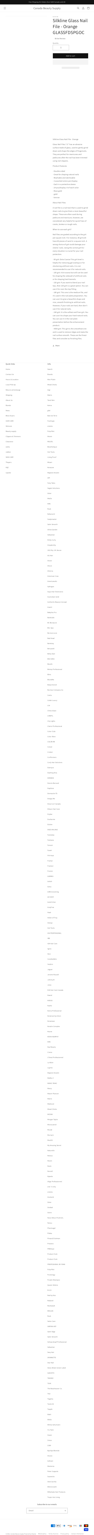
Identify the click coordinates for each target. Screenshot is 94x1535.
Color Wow (51, 736)
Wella (49, 1420)
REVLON (50, 1311)
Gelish (49, 881)
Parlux (49, 1223)
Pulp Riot (50, 431)
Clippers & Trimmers (13, 436)
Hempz (50, 923)
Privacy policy (65, 1534)
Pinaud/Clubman (53, 1238)
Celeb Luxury (52, 700)
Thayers (8, 462)
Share (57, 346)
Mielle (49, 498)
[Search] (78, 8)
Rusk (49, 509)
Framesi (50, 866)
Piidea (49, 1233)
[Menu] (4, 8)
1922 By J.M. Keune (54, 550)
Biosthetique (52, 447)
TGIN (49, 1383)
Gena (49, 887)
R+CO (49, 1290)
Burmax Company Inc (55, 690)
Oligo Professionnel (54, 1181)
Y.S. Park (50, 1430)
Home (8, 369)
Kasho (49, 1006)
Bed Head (51, 638)
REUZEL (50, 442)
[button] (70, 62)
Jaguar (50, 969)
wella (8, 447)
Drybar (50, 814)
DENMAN (50, 778)
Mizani (49, 462)
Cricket (50, 752)
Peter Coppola (52, 1471)
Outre (49, 1213)
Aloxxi (49, 561)
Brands (8, 405)
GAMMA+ (50, 876)
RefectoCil (51, 514)
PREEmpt (50, 1249)
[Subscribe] (65, 1510)
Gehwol (50, 1461)
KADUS (50, 1000)
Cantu (49, 695)
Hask (49, 912)
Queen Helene (52, 1285)
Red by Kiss (51, 1295)
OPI (48, 478)
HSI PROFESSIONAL (54, 933)
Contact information (77, 1534)
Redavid (50, 1301)
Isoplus (50, 964)
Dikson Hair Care (53, 809)
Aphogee (50, 586)
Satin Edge (51, 1332)
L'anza (49, 1052)
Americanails (52, 581)
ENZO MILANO (52, 830)
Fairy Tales (51, 483)
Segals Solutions (53, 488)
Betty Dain (51, 654)
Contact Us (10, 374)
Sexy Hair (50, 1352)
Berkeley (50, 643)
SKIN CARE (9, 457)
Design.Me (51, 799)
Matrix (49, 395)
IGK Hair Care (52, 944)
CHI (48, 705)
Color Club (51, 731)
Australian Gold (53, 597)
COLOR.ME (51, 742)
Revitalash (51, 1306)
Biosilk (49, 664)
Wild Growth (52, 1487)
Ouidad (50, 1207)
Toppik (50, 1409)
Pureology (51, 1275)
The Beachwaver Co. (54, 1389)
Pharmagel (51, 1228)
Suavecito (51, 1476)
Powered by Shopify (30, 1534)
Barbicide (50, 618)
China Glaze (51, 711)
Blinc (49, 674)
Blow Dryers (10, 416)
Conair (49, 747)
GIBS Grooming (53, 892)
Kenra (49, 405)
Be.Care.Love (52, 633)
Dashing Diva (52, 773)
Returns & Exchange (13, 390)
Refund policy (42, 1534)
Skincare (9, 426)
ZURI (49, 1445)
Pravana (50, 1244)
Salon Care (51, 1321)
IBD (48, 938)
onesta (50, 426)
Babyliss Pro (52, 612)
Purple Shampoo (53, 1280)
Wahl (49, 1414)
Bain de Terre (52, 416)
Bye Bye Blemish (53, 1451)
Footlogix (50, 421)
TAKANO (50, 1378)
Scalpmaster (52, 519)
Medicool (50, 1104)
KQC (7, 467)
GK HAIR (50, 897)
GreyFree (50, 907)
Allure (49, 566)
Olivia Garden (52, 530)
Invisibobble (52, 959)
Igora (49, 949)
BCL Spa (50, 628)
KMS (49, 504)
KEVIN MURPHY (52, 1037)
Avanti (49, 607)
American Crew (53, 576)
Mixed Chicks (52, 385)
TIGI (48, 1394)
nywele (8, 473)
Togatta (50, 1399)
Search (50, 369)
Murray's (50, 1135)
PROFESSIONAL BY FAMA (56, 1264)
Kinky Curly (51, 540)
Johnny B (50, 980)
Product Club (52, 1254)
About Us (9, 400)
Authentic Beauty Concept (57, 602)
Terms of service (53, 1534)
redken (8, 452)
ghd (48, 410)
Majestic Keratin (53, 473)
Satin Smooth (52, 524)
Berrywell (50, 649)
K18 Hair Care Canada (55, 990)
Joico (49, 985)
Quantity (55, 43)
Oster (49, 493)
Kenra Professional (54, 1011)
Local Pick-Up (11, 385)
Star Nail (50, 1363)
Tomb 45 (50, 1404)
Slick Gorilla (51, 1482)
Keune (49, 1031)
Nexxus (50, 1156)
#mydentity (51, 545)
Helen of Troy (52, 918)
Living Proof (51, 457)
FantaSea (50, 835)
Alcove (49, 1456)
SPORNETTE (51, 1357)
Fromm (50, 871)
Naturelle (50, 1150)
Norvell (50, 1171)
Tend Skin (51, 400)
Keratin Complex (53, 1026)
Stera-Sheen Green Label (56, 1368)
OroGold (50, 1197)
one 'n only (51, 1187)
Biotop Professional (54, 669)
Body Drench (52, 685)
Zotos (49, 1440)
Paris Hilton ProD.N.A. (55, 1218)
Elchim (50, 824)
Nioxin (49, 436)
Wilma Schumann (53, 1425)
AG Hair (50, 555)
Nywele (50, 1176)
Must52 (50, 1140)
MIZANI (50, 1114)
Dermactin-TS (52, 793)
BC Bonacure (52, 623)
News (8, 410)
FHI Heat (50, 855)
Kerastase (51, 1021)
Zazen (49, 1435)
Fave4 (49, 850)
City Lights (51, 721)
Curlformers (52, 757)
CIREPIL (50, 716)
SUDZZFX (50, 1373)
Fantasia (50, 840)
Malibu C (50, 1078)
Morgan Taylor (52, 1119)
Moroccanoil (52, 1125)
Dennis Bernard (53, 783)
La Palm (50, 1063)
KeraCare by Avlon (54, 1016)
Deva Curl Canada (54, 804)
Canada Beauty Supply (17, 1534)
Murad (49, 1130)
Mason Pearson (53, 1094)
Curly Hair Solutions (54, 762)
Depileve (50, 788)
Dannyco (50, 768)
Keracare (50, 467)
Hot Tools (51, 452)
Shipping (9, 395)
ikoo (49, 954)
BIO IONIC (51, 659)
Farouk (50, 845)
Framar (50, 861)
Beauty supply (11, 431)
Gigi (48, 390)
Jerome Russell (53, 975)
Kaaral (49, 995)
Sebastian (51, 535)
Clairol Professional (54, 726)
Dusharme (51, 819)
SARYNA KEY (51, 1326)
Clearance (9, 442)
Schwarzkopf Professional (57, 1342)
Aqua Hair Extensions (55, 592)
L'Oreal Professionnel (55, 1057)
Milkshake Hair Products (56, 1492)
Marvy (49, 1088)
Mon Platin (51, 379)
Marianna (50, 1466)
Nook (49, 1166)
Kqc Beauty (51, 1047)
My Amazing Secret (54, 1145)
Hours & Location (12, 379)
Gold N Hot (51, 902)
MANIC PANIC (52, 1083)
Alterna (50, 571)
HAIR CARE (10, 421)
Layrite (50, 1068)
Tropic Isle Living (53, 1497)
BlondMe (50, 680)
